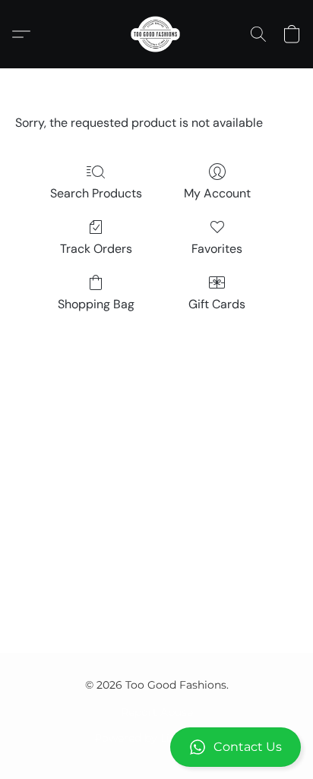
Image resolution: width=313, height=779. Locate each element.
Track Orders (96, 249)
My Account (217, 193)
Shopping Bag (96, 304)
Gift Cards (216, 304)
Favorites (216, 249)
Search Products (96, 193)
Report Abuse (157, 712)
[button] (156, 747)
